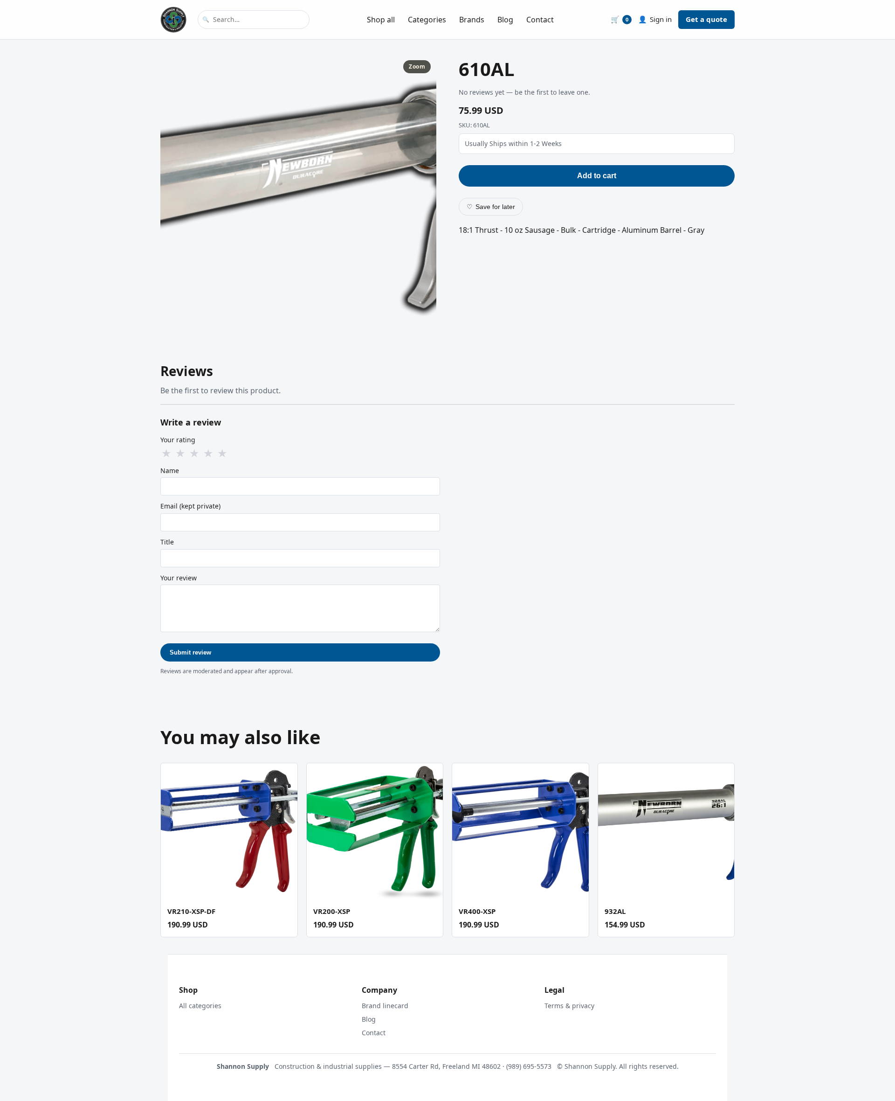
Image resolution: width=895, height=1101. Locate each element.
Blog (505, 19)
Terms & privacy (569, 1005)
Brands (471, 19)
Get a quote (706, 19)
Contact (540, 19)
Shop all (381, 19)
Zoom (417, 66)
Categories (427, 19)
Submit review (190, 652)
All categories (200, 1005)
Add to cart (596, 176)
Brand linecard (385, 1005)
